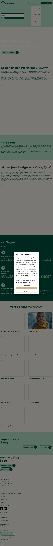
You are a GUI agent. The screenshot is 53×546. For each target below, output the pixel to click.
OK (26, 288)
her (29, 282)
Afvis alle (26, 291)
